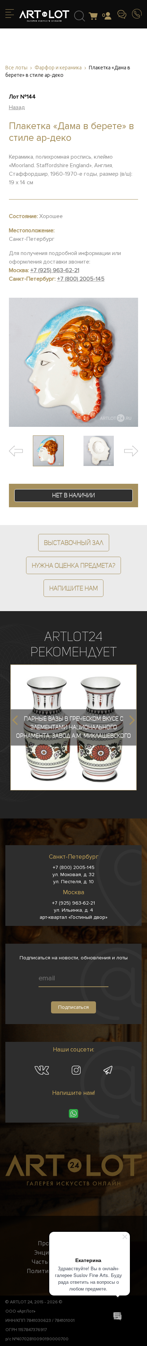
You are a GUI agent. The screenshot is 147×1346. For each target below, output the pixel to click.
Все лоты (16, 68)
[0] (95, 16)
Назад (17, 107)
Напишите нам (73, 588)
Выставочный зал (73, 542)
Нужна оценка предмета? (73, 565)
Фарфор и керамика (58, 68)
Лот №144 (22, 96)
